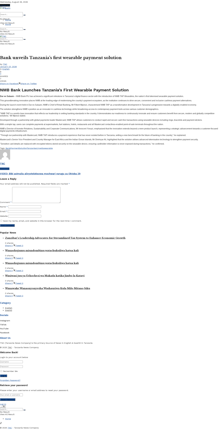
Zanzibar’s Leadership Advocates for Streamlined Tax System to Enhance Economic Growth (65, 238)
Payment (14, 148)
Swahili (8, 310)
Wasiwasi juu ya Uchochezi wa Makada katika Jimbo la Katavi (45, 275)
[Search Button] (24, 29)
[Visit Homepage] (3, 7)
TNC (5, 64)
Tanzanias (32, 148)
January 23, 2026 (8, 66)
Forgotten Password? (10, 380)
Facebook (4, 332)
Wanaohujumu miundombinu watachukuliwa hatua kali (42, 250)
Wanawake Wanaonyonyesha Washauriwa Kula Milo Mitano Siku (47, 288)
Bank (8, 148)
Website (4, 216)
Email (3, 211)
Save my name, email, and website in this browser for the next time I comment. (42, 221)
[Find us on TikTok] (1, 423)
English (6, 69)
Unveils (40, 148)
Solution (23, 148)
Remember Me (10, 371)
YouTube (4, 328)
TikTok (3, 324)
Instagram (5, 5)
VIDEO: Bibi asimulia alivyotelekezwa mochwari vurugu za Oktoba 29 (40, 173)
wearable (48, 148)
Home (8, 20)
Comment (6, 202)
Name (4, 207)
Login (7, 8)
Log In (3, 404)
